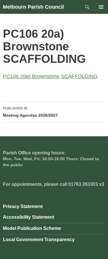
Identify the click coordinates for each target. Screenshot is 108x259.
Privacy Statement (23, 206)
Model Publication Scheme (32, 228)
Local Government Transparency (39, 239)
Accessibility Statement (28, 217)
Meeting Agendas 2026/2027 (30, 112)
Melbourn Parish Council (33, 7)
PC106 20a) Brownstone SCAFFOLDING (50, 76)
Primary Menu (101, 7)
